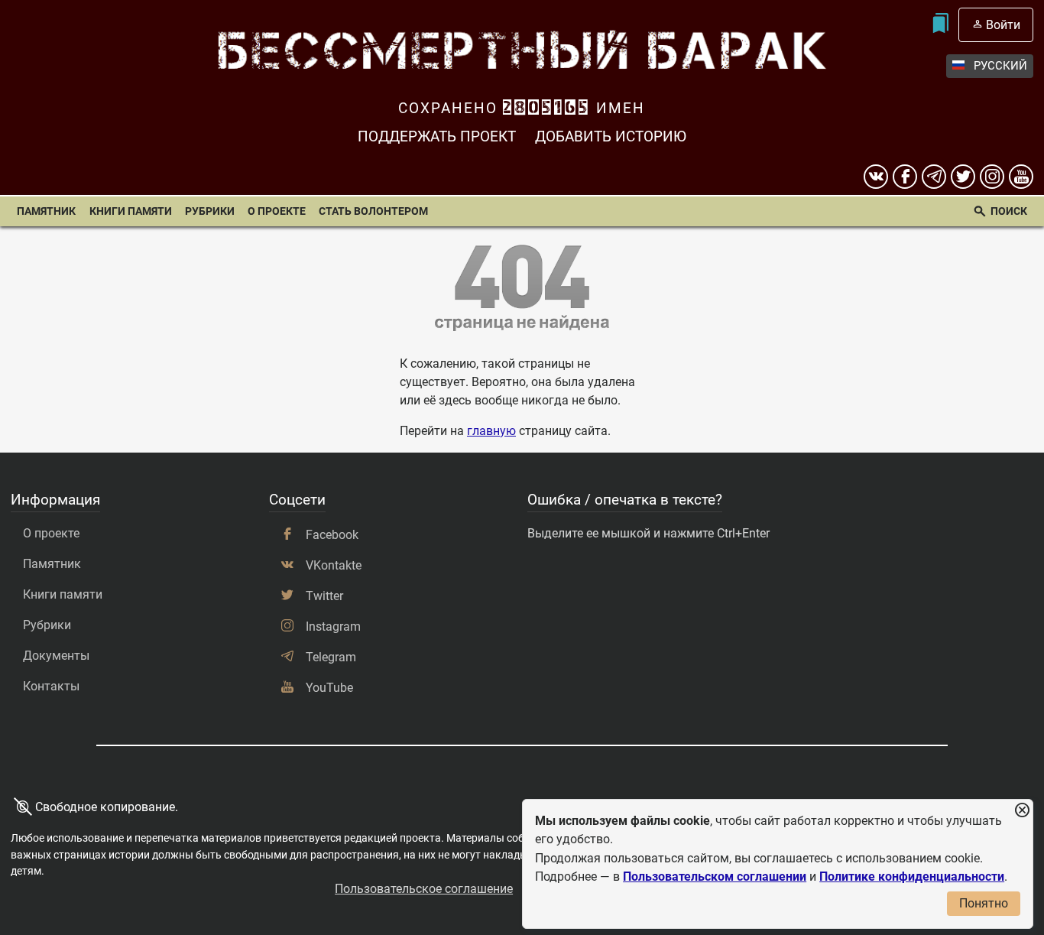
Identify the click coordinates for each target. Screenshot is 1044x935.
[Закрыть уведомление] (1022, 810)
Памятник (46, 211)
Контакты (51, 686)
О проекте (277, 211)
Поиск (1009, 211)
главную (491, 431)
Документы (56, 655)
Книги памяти (130, 211)
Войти (1003, 25)
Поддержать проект (437, 136)
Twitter (324, 596)
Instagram (333, 626)
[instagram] (992, 176)
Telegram (331, 657)
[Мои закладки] (939, 25)
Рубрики (210, 211)
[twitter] (963, 176)
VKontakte (334, 565)
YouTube (329, 687)
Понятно (983, 903)
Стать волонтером (373, 211)
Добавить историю (610, 136)
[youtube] (1021, 176)
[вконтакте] (876, 176)
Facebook (332, 535)
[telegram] (934, 176)
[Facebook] (905, 176)
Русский (1000, 66)
